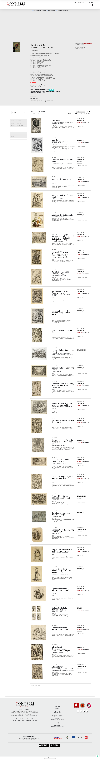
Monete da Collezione (57, 714)
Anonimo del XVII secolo (62, 179)
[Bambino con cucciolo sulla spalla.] (38, 632)
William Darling (58, 549)
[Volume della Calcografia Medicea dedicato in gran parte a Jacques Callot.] (39, 353)
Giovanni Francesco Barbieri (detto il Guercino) (63, 235)
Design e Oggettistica (57, 716)
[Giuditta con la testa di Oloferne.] (36, 574)
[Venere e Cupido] (37, 335)
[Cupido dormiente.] (39, 516)
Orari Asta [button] (35, 50)
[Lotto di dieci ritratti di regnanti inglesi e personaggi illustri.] (36, 125)
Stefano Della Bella (59, 588)
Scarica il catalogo (80, 46)
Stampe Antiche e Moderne (57, 709)
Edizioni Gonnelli (70, 5)
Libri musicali (57, 723)
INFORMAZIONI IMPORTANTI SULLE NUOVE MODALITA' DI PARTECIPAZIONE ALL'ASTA (45, 92)
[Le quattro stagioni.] (36, 613)
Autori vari (56, 120)
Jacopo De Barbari (59, 569)
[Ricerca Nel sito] (92, 5)
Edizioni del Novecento (57, 715)
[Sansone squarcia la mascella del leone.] (37, 672)
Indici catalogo (79, 48)
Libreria (61, 5)
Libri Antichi (57, 708)
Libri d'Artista (57, 722)
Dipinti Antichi (57, 728)
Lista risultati (83, 43)
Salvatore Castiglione (60, 459)
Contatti (87, 5)
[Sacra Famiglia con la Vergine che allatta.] (37, 296)
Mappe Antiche (57, 725)
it (89, 2)
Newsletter (24, 718)
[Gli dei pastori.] (37, 535)
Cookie (35, 720)
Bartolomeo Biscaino (60, 271)
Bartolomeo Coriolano (61, 513)
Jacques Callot (57, 350)
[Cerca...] (24, 112)
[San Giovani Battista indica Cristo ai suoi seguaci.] (37, 316)
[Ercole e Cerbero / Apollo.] (38, 445)
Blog (75, 2)
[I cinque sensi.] (39, 499)
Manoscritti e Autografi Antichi (57, 719)
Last (89, 113)
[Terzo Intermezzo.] (39, 371)
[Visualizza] (44, 745)
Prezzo (13, 136)
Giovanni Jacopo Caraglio (62, 440)
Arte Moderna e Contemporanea (57, 726)
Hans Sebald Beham (60, 252)
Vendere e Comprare (49, 5)
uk (92, 2)
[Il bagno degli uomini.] (37, 652)
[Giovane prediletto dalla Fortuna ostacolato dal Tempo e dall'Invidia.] (36, 481)
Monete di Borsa (57, 712)
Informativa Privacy (17, 720)
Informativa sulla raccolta (50, 757)
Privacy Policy (25, 720)
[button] (18, 120)
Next (85, 113)
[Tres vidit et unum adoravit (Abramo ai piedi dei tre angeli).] (37, 164)
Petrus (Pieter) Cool (60, 496)
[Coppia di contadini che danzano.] (36, 257)
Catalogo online (80, 44)
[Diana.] (36, 425)
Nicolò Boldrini (58, 330)
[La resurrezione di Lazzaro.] (39, 461)
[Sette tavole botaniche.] (37, 220)
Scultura (57, 718)
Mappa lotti (18, 718)
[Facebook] (78, 711)
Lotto (12, 132)
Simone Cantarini (59, 383)
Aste (57, 5)
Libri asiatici (57, 711)
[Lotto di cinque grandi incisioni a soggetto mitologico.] (37, 145)
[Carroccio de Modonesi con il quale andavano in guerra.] (39, 182)
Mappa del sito (30, 718)
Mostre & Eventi (80, 5)
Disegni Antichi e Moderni (57, 721)
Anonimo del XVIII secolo (62, 215)
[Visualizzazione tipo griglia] (89, 111)
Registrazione (85, 122)
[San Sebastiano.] (36, 388)
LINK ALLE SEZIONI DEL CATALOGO (39, 90)
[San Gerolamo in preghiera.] (36, 277)
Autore (13, 135)
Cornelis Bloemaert (60, 311)
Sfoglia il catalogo (80, 47)
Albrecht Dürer (58, 647)
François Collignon (60, 476)
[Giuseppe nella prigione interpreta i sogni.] (39, 407)
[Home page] (16, 4)
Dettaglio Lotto (82, 126)
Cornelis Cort (57, 529)
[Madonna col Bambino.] (37, 200)
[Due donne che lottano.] (39, 238)
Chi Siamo (39, 5)
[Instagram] (81, 711)
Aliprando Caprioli (59, 420)
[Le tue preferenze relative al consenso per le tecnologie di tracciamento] (97, 756)
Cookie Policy (31, 720)
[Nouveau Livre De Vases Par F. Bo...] (37, 554)
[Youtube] (87, 711)
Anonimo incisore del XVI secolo (62, 160)
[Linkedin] (84, 711)
